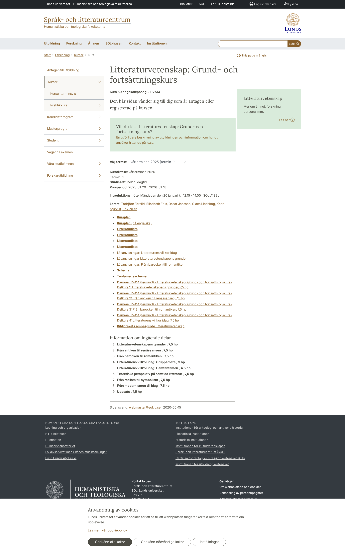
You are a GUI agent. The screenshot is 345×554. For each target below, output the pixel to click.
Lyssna (293, 4)
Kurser (78, 55)
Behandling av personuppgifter (241, 493)
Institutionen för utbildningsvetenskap (202, 464)
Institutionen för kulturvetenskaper (200, 446)
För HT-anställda (222, 4)
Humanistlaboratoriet (60, 446)
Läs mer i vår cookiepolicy (107, 530)
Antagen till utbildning (63, 70)
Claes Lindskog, (204, 204)
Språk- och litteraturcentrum (87, 19)
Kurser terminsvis (63, 94)
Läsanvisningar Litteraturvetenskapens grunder (152, 258)
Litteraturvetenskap (150, 326)
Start (47, 55)
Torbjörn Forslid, (133, 204)
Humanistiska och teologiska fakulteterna (102, 4)
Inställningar (209, 542)
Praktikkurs (58, 105)
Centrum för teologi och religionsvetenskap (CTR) (210, 458)
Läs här (284, 120)
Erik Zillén (130, 209)
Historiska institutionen (191, 440)
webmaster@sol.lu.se (145, 407)
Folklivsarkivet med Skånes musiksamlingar (76, 452)
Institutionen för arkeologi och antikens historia (209, 427)
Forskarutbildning (60, 175)
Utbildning (62, 55)
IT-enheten (53, 440)
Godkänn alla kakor (110, 542)
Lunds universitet (58, 4)
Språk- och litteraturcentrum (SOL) (200, 452)
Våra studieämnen (60, 164)
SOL (202, 4)
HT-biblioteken (55, 434)
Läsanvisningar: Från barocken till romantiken (150, 264)
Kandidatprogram (60, 117)
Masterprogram (58, 129)
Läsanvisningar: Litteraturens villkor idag (147, 253)
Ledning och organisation (63, 427)
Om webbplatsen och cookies (240, 487)
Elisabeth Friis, (157, 204)
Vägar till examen (60, 152)
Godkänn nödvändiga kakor (162, 542)
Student (52, 140)
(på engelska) (134, 223)
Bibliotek (186, 4)
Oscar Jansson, (180, 204)
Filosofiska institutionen (192, 434)
